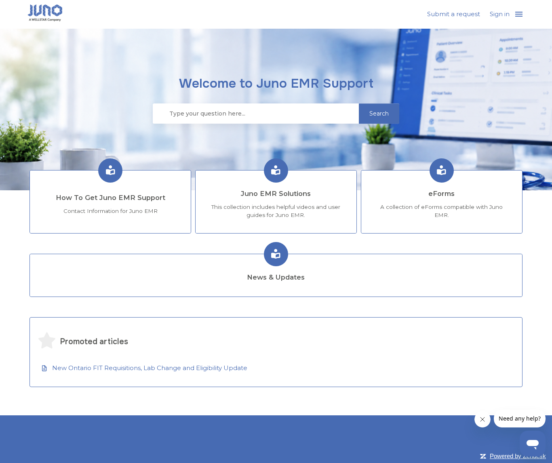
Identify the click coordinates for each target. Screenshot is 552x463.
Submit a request (453, 14)
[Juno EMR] (44, 14)
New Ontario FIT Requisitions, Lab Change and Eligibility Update (149, 368)
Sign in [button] (500, 14)
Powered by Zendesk (518, 455)
